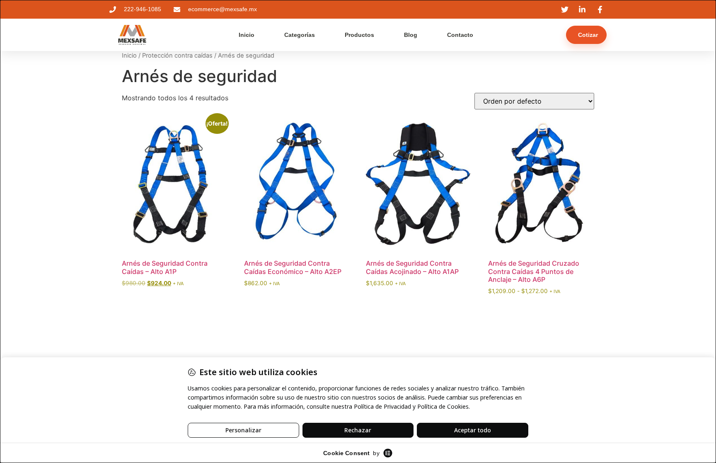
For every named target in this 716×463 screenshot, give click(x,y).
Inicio (246, 35)
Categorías (299, 35)
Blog (410, 35)
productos (359, 35)
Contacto (460, 35)
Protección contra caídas (177, 55)
